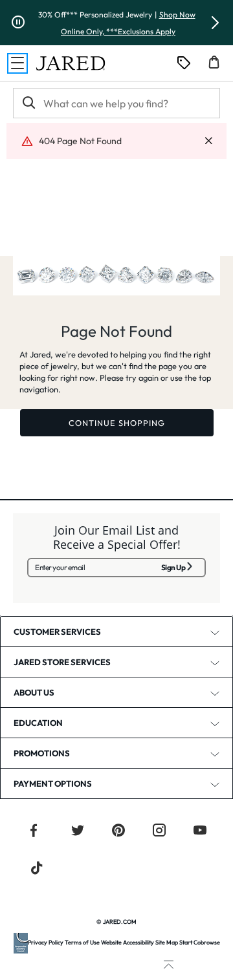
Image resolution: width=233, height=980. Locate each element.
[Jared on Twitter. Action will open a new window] (77, 831)
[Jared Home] (70, 63)
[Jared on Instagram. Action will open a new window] (159, 831)
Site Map (166, 942)
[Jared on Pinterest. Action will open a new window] (118, 831)
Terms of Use (82, 942)
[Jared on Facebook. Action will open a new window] (33, 831)
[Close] (208, 141)
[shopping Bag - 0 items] (219, 67)
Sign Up (173, 567)
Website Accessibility (127, 942)
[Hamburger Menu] (17, 63)
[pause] (18, 22)
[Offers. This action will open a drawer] (184, 63)
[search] (28, 103)
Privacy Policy (45, 942)
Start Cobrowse (199, 942)
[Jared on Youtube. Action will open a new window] (200, 831)
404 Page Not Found (80, 141)
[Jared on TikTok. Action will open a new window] (36, 869)
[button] (215, 22)
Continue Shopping (117, 423)
